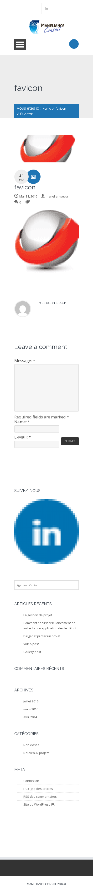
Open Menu (20, 44)
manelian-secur (57, 196)
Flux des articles (38, 788)
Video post (31, 644)
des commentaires (40, 796)
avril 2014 (30, 717)
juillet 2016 (30, 701)
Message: (24, 360)
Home (46, 108)
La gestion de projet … (39, 615)
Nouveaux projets (36, 753)
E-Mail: (22, 437)
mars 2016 (30, 709)
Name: (22, 422)
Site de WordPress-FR (39, 804)
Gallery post (32, 652)
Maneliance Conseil (42, 884)
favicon (61, 108)
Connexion (31, 781)
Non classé (31, 745)
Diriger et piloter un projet (41, 636)
